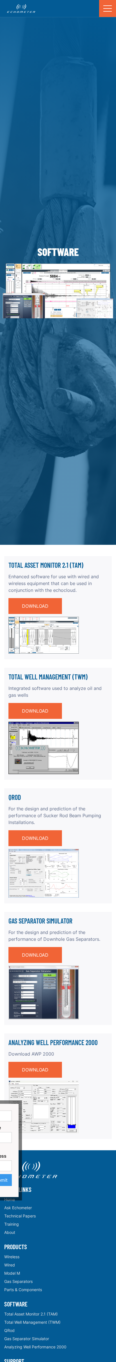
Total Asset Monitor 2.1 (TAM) (31, 1314)
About (9, 1232)
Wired (9, 1265)
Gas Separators (18, 1281)
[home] (19, 8)
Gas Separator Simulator (26, 1338)
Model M (12, 1273)
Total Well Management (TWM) (32, 1322)
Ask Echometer (18, 1207)
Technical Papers (20, 1215)
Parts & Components (23, 1289)
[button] (107, 8)
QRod (9, 1330)
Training (11, 1224)
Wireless (11, 1256)
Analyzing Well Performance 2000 (35, 1346)
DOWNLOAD (35, 606)
